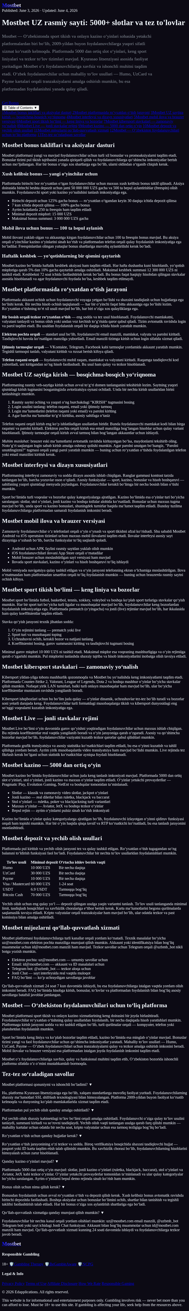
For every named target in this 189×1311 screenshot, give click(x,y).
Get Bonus (10, 103)
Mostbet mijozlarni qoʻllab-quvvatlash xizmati (71, 130)
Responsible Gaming (118, 1283)
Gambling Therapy (26, 1264)
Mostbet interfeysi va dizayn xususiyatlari (99, 117)
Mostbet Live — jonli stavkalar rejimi (47, 126)
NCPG (85, 1264)
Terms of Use (36, 1283)
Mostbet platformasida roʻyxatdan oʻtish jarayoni (111, 112)
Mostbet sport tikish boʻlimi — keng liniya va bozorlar (59, 121)
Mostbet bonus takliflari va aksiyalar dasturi (36, 112)
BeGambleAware (61, 1264)
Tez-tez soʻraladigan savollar (61, 135)
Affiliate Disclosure (62, 1283)
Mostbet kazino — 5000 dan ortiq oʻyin (110, 126)
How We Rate (90, 1283)
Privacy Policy (13, 1283)
